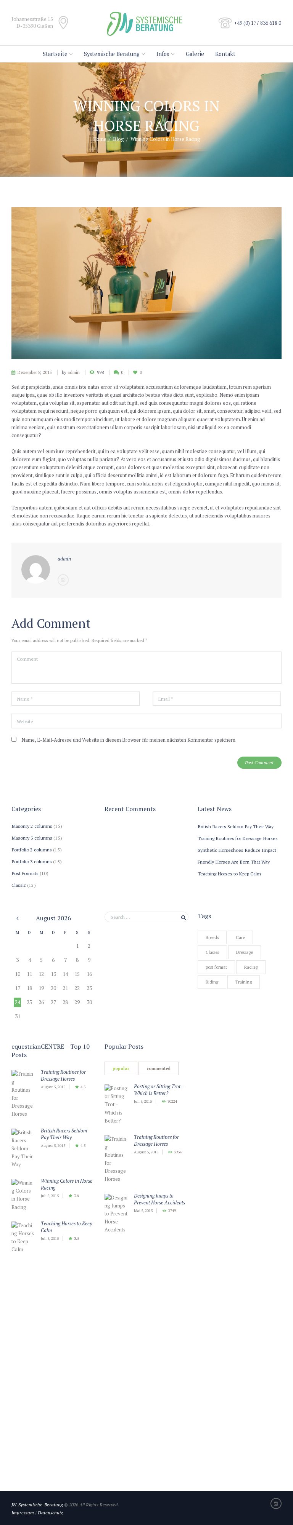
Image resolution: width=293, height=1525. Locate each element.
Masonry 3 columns (31, 838)
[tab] (121, 1068)
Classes (212, 952)
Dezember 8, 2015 (35, 372)
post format (216, 967)
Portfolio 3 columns (31, 861)
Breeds (212, 937)
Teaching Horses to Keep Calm (229, 873)
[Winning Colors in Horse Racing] (146, 283)
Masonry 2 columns (31, 826)
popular (121, 1068)
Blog (118, 139)
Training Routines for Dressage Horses (238, 838)
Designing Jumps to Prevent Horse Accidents (159, 1199)
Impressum (22, 1512)
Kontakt (225, 53)
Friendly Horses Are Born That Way (234, 862)
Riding (212, 982)
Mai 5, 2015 (143, 1210)
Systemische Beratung (112, 53)
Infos (162, 53)
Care (240, 937)
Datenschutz (50, 1512)
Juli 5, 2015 (50, 1195)
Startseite (55, 53)
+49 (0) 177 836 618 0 (257, 22)
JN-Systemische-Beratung (37, 1504)
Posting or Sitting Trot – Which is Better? (159, 1090)
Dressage (244, 952)
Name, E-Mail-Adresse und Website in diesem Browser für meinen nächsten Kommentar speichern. (129, 739)
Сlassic (18, 885)
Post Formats (25, 873)
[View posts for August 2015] (17, 918)
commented (158, 1068)
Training (243, 982)
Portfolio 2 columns (31, 849)
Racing (251, 967)
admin (74, 372)
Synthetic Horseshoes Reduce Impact (237, 850)
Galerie (195, 53)
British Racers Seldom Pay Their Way (236, 826)
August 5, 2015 (53, 1086)
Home (99, 139)
